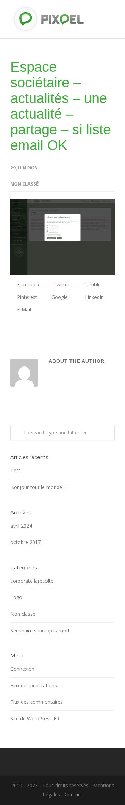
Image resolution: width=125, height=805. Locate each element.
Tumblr (91, 284)
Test (15, 470)
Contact (73, 794)
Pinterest (26, 297)
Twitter (60, 284)
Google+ (60, 297)
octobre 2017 (25, 542)
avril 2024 (21, 525)
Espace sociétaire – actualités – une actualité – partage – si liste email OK (60, 106)
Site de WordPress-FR (34, 718)
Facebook (27, 284)
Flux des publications (33, 685)
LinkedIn (94, 297)
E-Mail (23, 309)
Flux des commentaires (36, 702)
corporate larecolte (31, 580)
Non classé (24, 184)
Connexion (22, 668)
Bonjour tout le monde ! (37, 487)
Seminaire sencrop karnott (40, 630)
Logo (16, 597)
